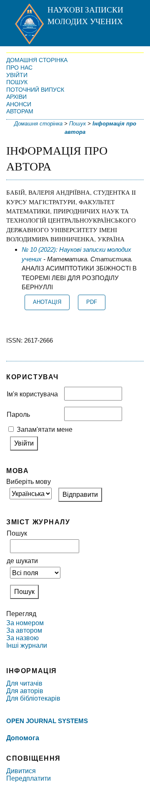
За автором (24, 630)
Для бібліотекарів (33, 698)
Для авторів (24, 690)
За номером (25, 622)
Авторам (19, 111)
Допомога (22, 737)
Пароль (18, 414)
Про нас (19, 67)
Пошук (17, 82)
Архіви (16, 96)
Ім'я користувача (32, 394)
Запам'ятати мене (44, 429)
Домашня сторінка (37, 60)
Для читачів (24, 683)
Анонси (18, 104)
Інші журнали (26, 645)
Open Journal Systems (47, 720)
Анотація (47, 302)
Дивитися (21, 770)
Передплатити (28, 778)
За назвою (22, 637)
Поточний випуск (35, 89)
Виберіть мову (28, 481)
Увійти (17, 75)
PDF (91, 302)
